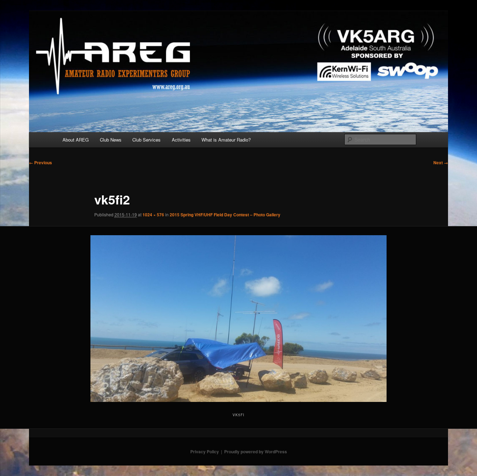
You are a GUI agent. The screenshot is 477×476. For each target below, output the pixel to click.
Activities (181, 139)
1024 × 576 (153, 214)
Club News (111, 139)
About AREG (76, 139)
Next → (440, 162)
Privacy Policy (204, 451)
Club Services (146, 139)
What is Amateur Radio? (226, 139)
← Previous (40, 162)
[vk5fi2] (238, 318)
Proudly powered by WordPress (255, 451)
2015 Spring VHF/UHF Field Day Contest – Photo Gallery (225, 214)
